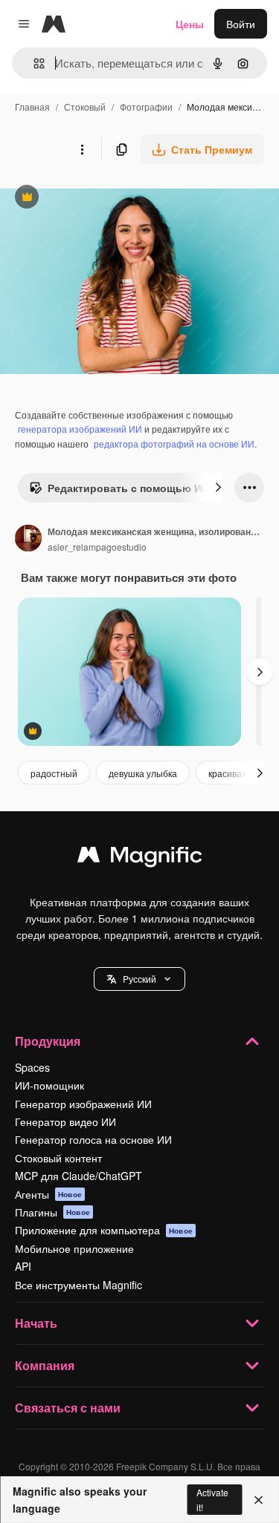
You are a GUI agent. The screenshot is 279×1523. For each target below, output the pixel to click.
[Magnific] (139, 858)
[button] (139, 979)
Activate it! (212, 1499)
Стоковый (85, 106)
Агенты (48, 1194)
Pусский (139, 978)
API (23, 1266)
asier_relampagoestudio (97, 546)
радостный (54, 773)
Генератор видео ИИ (65, 1121)
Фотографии (146, 106)
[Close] (258, 1500)
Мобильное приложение (74, 1248)
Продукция (47, 1040)
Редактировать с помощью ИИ (119, 491)
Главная (32, 106)
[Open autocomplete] (33, 63)
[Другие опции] (82, 149)
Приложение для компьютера (104, 1229)
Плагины (52, 1212)
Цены (190, 23)
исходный (99, 198)
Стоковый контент (58, 1157)
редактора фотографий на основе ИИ (174, 443)
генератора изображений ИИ (80, 428)
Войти (240, 23)
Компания (44, 1365)
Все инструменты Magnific (78, 1284)
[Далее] (218, 487)
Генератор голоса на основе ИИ (93, 1139)
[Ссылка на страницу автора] (28, 539)
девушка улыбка (143, 773)
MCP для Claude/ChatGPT (78, 1175)
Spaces (32, 1067)
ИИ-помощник (49, 1085)
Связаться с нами (68, 1407)
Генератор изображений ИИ (83, 1103)
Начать (36, 1323)
